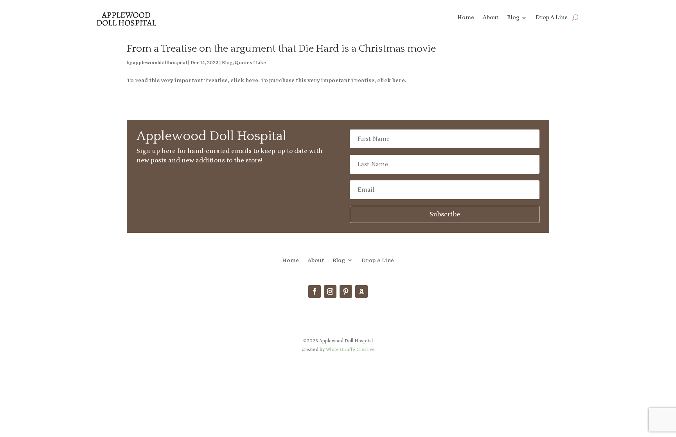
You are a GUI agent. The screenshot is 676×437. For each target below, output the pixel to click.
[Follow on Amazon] (361, 291)
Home (465, 18)
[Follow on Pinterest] (346, 291)
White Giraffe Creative (350, 349)
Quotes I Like (250, 62)
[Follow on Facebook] (314, 291)
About (490, 18)
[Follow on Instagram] (330, 291)
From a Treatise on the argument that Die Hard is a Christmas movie (281, 48)
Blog (513, 18)
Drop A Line (552, 18)
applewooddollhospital (160, 62)
